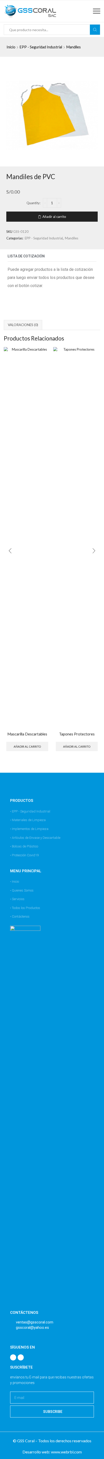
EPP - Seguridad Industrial (40, 47)
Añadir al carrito (54, 217)
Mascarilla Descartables (27, 734)
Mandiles (73, 47)
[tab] (23, 325)
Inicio (11, 47)
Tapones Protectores (77, 734)
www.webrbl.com (66, 1451)
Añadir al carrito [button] (27, 746)
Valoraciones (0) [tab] (23, 325)
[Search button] (95, 30)
